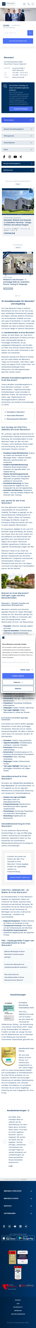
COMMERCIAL (16, 25)
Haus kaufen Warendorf (15, 415)
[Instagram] (9, 157)
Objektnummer (9, 27)
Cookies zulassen (18, 676)
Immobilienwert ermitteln (20, 877)
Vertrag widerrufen (18, 1314)
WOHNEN (6, 25)
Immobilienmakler (15, 1179)
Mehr (18, 184)
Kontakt (18, 1300)
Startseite (6, 1179)
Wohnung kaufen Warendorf (17, 419)
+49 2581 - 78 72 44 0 (20, 72)
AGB (18, 1303)
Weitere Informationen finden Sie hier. (15, 662)
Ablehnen (18, 688)
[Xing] (21, 157)
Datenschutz (18, 1307)
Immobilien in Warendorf (16, 412)
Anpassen (17, 682)
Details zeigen (25, 670)
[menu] (32, 4)
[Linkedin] (20, 1226)
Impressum (18, 1310)
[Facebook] (4, 157)
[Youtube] (15, 157)
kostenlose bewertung (18, 41)
